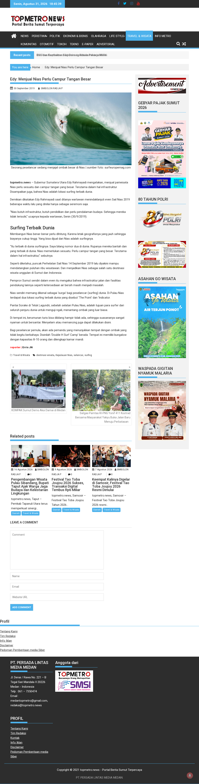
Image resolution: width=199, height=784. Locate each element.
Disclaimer (6, 645)
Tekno (74, 44)
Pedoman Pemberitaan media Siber (22, 650)
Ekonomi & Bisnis (75, 36)
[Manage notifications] (190, 775)
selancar (78, 355)
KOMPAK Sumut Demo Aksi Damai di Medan (38, 410)
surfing (88, 355)
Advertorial (106, 44)
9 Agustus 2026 (63, 469)
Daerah (16, 513)
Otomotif (47, 44)
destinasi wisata (45, 355)
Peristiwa (39, 36)
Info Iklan (6, 640)
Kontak (14, 738)
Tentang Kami (8, 631)
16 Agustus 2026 (23, 469)
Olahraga (98, 36)
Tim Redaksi (8, 636)
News (25, 36)
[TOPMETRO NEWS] (14, 35)
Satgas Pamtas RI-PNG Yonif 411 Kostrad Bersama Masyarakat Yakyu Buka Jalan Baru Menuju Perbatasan (102, 417)
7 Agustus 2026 (103, 469)
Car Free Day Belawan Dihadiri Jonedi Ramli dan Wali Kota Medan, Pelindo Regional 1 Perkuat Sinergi (102, 55)
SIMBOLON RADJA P (52, 88)
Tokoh (61, 44)
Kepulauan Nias (64, 355)
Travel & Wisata (139, 36)
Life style (116, 36)
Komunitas (29, 44)
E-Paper (87, 44)
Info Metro (163, 36)
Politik (55, 36)
